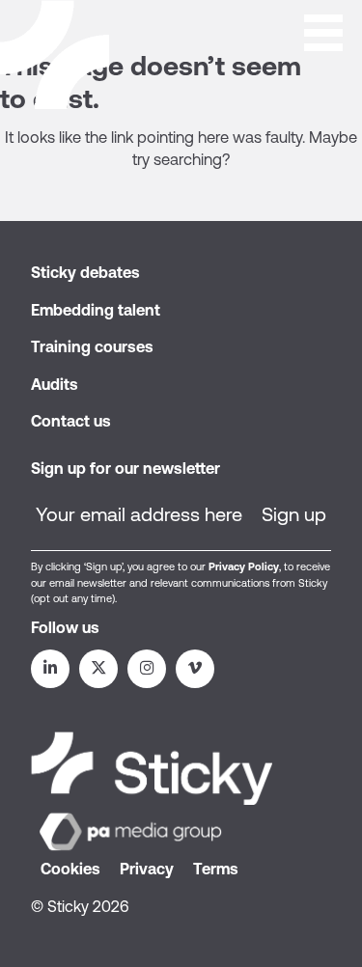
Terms (215, 868)
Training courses (92, 346)
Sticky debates (85, 272)
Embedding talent (95, 309)
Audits (54, 384)
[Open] (323, 30)
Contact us (71, 420)
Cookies (70, 868)
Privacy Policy (244, 566)
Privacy (147, 868)
